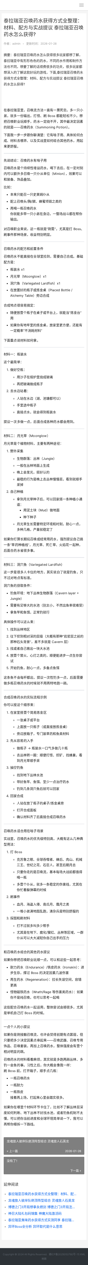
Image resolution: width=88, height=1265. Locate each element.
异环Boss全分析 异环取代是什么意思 (35, 1226)
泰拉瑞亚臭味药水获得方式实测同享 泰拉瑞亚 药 (42, 1220)
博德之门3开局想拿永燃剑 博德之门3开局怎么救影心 (42, 1207)
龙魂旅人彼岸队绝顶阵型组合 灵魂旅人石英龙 (41, 1200)
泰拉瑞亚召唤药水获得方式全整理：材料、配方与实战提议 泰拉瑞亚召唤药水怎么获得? (42, 1194)
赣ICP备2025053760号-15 (64, 1254)
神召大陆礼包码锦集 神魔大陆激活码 (35, 1213)
